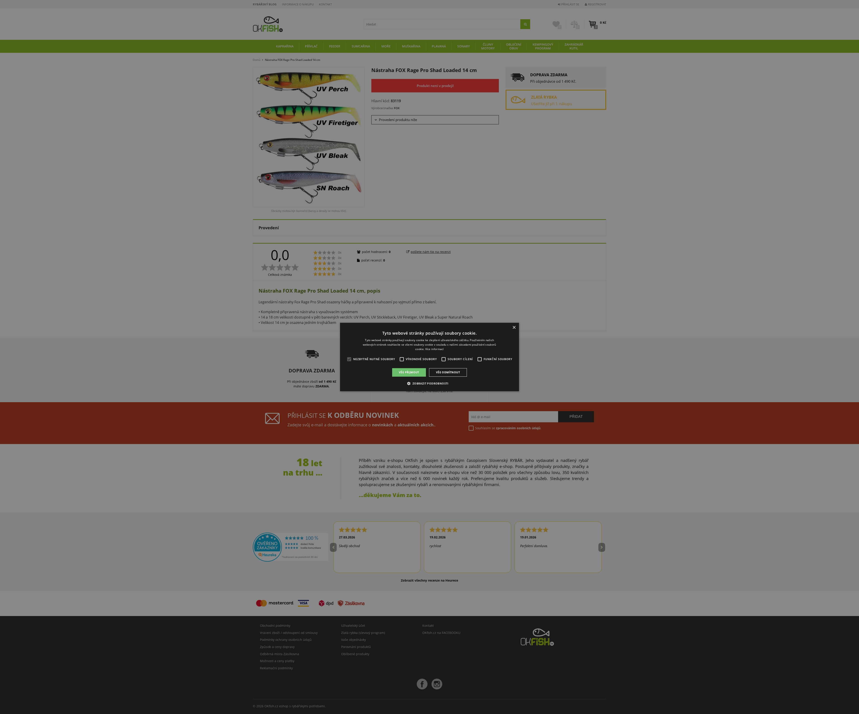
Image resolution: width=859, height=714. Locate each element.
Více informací (434, 349)
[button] (429, 383)
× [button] (514, 327)
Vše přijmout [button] (409, 372)
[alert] (429, 357)
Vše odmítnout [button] (448, 372)
